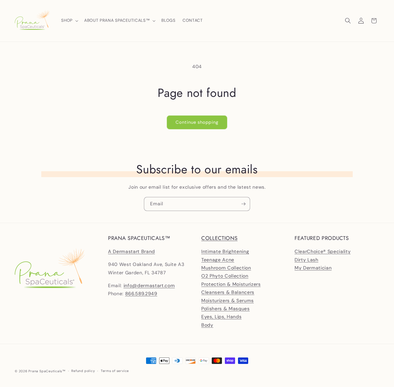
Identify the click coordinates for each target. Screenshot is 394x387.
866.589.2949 (141, 294)
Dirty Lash (306, 260)
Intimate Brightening (225, 251)
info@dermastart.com (149, 286)
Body (207, 325)
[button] (69, 20)
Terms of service (115, 371)
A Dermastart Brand (131, 251)
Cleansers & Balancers (227, 292)
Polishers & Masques (225, 309)
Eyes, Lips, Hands (221, 317)
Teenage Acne (217, 260)
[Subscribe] (243, 204)
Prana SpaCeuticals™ (47, 371)
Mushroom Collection (226, 268)
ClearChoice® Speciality (323, 251)
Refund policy (83, 371)
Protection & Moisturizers (231, 284)
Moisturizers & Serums (227, 301)
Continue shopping (197, 122)
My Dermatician (313, 268)
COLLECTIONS (219, 238)
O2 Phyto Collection (224, 276)
